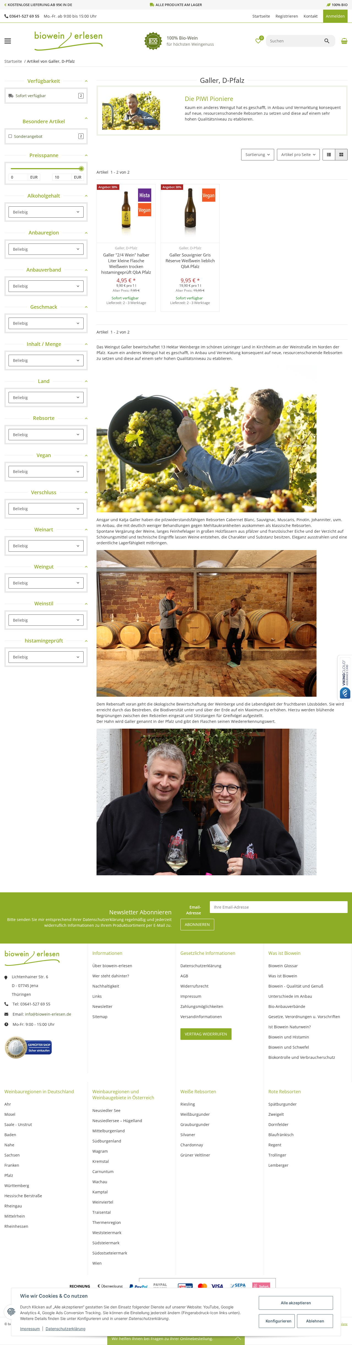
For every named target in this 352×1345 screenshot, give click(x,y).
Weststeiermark (106, 1232)
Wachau (99, 1181)
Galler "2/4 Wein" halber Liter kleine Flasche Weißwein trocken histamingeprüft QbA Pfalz (126, 263)
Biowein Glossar (283, 965)
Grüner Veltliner (195, 1155)
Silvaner (187, 1134)
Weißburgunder (195, 1114)
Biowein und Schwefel (288, 1047)
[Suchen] (329, 41)
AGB (184, 975)
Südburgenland (106, 1141)
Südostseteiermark (109, 1253)
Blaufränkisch (281, 1134)
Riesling (187, 1104)
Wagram (100, 1151)
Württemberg (16, 1185)
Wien (97, 1263)
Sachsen (12, 1155)
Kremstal (100, 1161)
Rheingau (13, 1206)
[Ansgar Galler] (131, 110)
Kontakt (311, 16)
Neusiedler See (106, 1110)
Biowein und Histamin (288, 1037)
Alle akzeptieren (296, 1302)
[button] (247, 16)
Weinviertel (102, 1202)
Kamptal (100, 1191)
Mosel (9, 1114)
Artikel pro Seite (296, 154)
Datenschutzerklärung (66, 1328)
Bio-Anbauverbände (286, 1006)
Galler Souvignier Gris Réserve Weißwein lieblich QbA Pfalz (190, 260)
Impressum (30, 1328)
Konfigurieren (279, 1321)
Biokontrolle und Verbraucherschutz (301, 1057)
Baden (10, 1134)
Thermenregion (106, 1222)
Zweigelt (276, 1114)
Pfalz (8, 1175)
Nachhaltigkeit (105, 986)
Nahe (9, 1144)
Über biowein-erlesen (112, 965)
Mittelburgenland (108, 1130)
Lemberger (278, 1165)
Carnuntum (103, 1171)
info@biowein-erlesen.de (48, 1014)
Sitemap (100, 1016)
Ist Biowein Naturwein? (289, 1026)
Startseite (261, 16)
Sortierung (255, 154)
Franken (11, 1165)
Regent (274, 1144)
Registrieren (287, 16)
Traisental (101, 1212)
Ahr (7, 1104)
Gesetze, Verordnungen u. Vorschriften (304, 1016)
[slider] (81, 168)
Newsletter (102, 1006)
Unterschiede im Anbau (290, 996)
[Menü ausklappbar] (7, 41)
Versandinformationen (201, 1016)
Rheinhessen (16, 1226)
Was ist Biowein (282, 975)
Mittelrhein (14, 1216)
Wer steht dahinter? (110, 975)
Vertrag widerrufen (206, 1034)
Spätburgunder (282, 1104)
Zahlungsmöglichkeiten (201, 1006)
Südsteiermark (105, 1242)
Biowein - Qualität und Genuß (295, 986)
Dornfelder (278, 1124)
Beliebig (20, 212)
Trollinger (277, 1155)
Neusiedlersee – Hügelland (117, 1120)
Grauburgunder (195, 1124)
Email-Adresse (193, 909)
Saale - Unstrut (18, 1124)
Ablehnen (315, 1321)
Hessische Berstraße (23, 1195)
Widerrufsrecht (194, 986)
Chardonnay (191, 1144)
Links (97, 996)
